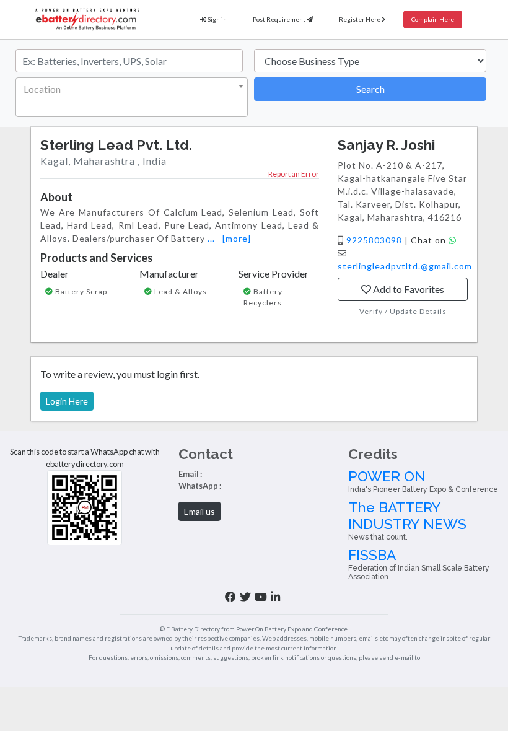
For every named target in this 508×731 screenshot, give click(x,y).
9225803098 (375, 240)
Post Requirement (280, 19)
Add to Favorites (407, 289)
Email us (199, 511)
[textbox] (129, 89)
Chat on (430, 240)
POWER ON (423, 481)
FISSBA (418, 564)
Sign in (216, 19)
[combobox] (131, 97)
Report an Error (293, 173)
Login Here (67, 401)
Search (370, 89)
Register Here (360, 19)
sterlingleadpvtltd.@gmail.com (405, 266)
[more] (236, 238)
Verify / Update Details (403, 311)
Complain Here (432, 19)
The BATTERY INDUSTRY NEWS (407, 520)
